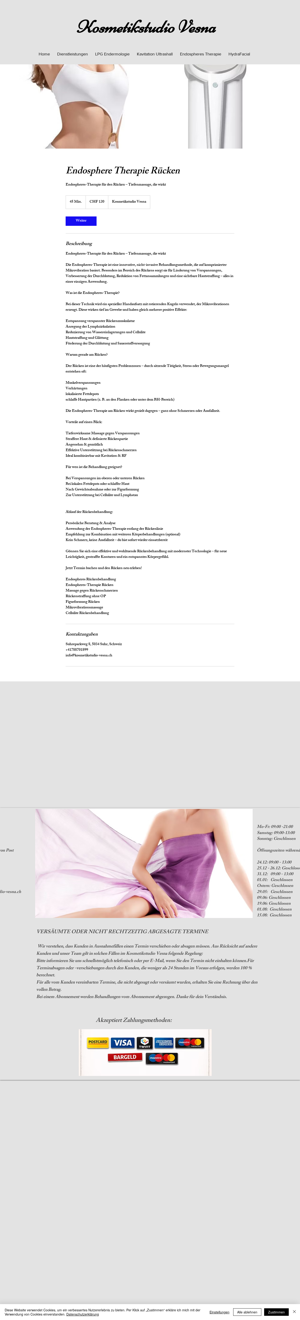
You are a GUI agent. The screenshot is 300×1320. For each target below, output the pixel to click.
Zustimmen (276, 1312)
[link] (81, 221)
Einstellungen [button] (219, 1312)
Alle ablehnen (247, 1312)
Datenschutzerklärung (82, 1314)
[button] (72, 54)
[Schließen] (294, 1312)
